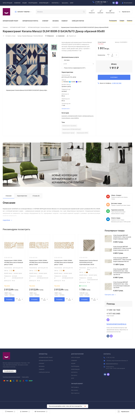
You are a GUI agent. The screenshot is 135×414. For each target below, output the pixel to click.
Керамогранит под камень (69, 125)
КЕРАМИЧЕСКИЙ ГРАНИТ (18, 27)
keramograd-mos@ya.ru (116, 324)
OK (85, 406)
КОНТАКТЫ (74, 372)
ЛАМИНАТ (41, 369)
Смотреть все (109, 294)
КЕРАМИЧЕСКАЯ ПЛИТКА (46, 360)
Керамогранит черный (68, 133)
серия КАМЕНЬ (75, 118)
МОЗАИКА (41, 366)
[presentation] (10, 66)
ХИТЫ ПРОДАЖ (75, 357)
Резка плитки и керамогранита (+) (75, 68)
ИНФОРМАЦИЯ (75, 369)
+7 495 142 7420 (100, 2)
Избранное (50, 36)
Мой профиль (75, 387)
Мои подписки (75, 393)
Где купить (74, 375)
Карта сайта (25, 377)
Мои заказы (74, 390)
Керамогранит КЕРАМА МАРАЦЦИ (71, 129)
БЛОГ (72, 378)
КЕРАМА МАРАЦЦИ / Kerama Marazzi (39, 27)
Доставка (67, 60)
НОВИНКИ (74, 360)
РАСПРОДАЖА (75, 366)
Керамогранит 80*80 (82, 133)
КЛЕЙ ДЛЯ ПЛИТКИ (44, 372)
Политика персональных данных (11, 377)
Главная (5, 27)
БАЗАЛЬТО (55, 27)
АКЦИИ (73, 363)
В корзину (9, 299)
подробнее (6, 220)
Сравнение (61, 36)
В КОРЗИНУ (114, 77)
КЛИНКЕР (41, 363)
